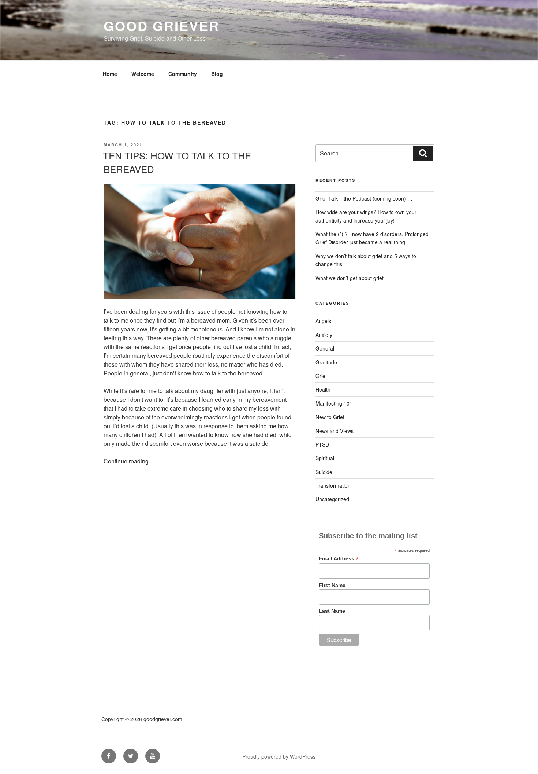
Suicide (323, 472)
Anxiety (323, 334)
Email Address (339, 558)
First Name (332, 585)
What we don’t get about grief (349, 278)
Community (182, 73)
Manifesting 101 (333, 403)
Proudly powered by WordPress (278, 756)
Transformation (333, 485)
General (324, 348)
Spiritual (324, 458)
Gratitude (326, 362)
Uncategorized (332, 499)
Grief (321, 375)
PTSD (322, 444)
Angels (323, 320)
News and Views (334, 430)
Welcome (142, 73)
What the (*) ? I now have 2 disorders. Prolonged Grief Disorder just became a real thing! (372, 238)
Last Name (332, 611)
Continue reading (126, 461)
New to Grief (329, 417)
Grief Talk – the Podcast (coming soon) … (363, 198)
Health (322, 389)
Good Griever (162, 25)
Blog (217, 73)
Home (110, 73)
